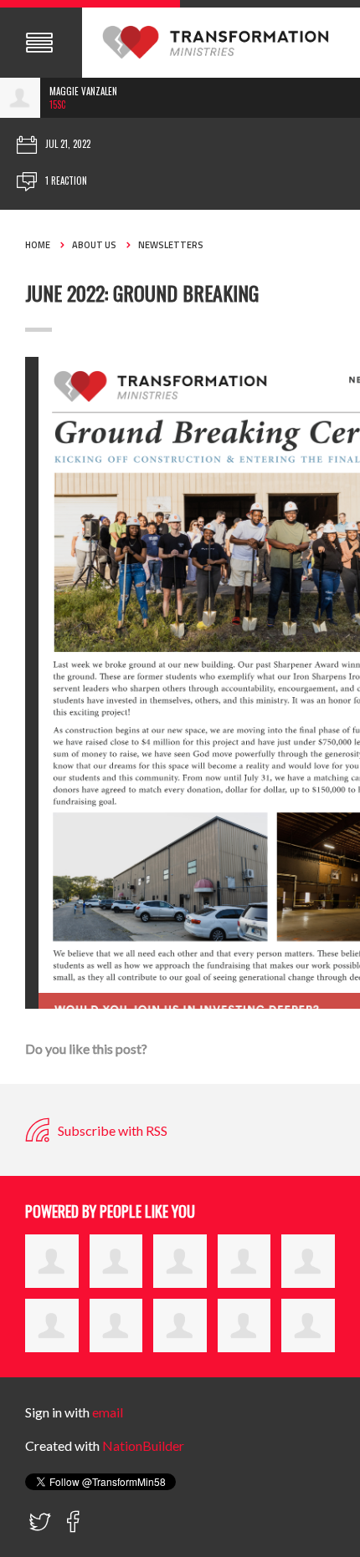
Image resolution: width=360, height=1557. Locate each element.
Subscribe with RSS (111, 1130)
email (107, 1412)
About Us (94, 245)
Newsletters (170, 245)
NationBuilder (143, 1445)
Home (37, 245)
